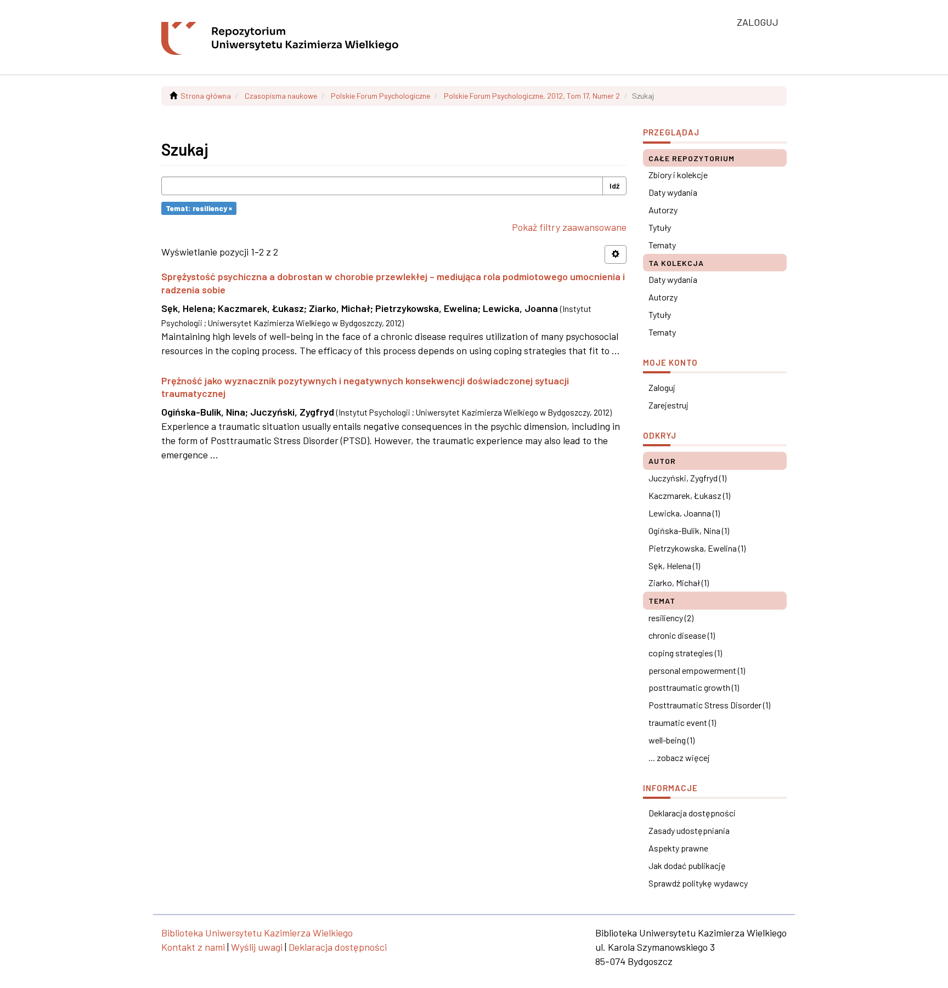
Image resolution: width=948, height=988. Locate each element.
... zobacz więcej (679, 757)
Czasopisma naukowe (281, 95)
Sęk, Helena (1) (674, 565)
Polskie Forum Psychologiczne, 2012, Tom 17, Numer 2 (532, 95)
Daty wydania (672, 192)
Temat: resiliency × (199, 208)
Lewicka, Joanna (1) (684, 513)
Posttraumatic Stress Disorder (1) (709, 705)
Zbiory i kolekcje (678, 174)
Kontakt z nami (193, 947)
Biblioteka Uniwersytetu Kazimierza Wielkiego (257, 933)
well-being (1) (671, 740)
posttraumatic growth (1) (693, 687)
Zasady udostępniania (689, 830)
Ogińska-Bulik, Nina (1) (688, 530)
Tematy (662, 245)
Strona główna (205, 95)
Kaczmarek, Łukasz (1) (689, 495)
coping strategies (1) (685, 653)
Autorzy (663, 210)
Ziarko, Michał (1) (678, 582)
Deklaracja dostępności (692, 813)
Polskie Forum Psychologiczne (380, 95)
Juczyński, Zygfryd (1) (687, 478)
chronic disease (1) (681, 635)
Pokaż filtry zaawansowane (569, 227)
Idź (614, 185)
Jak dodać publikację (687, 865)
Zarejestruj (668, 405)
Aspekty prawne (678, 848)
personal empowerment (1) (696, 670)
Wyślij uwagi (257, 947)
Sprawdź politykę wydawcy (698, 883)
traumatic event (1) (682, 722)
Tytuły (659, 227)
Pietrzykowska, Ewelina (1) (697, 548)
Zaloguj (661, 387)
